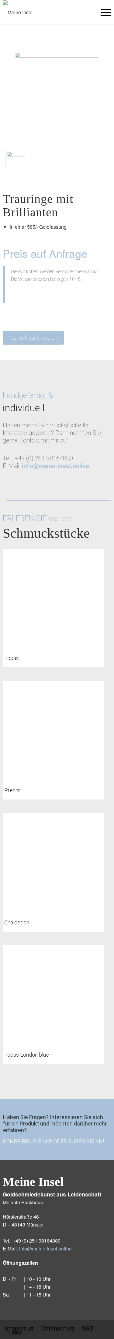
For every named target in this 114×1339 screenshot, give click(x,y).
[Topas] (53, 599)
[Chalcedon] (53, 863)
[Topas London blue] (53, 995)
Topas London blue (26, 1054)
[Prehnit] (53, 731)
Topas (11, 658)
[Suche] (89, 12)
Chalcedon (16, 922)
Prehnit (12, 790)
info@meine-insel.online (45, 1248)
